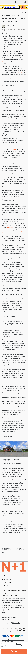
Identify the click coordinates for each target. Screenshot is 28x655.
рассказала (10, 227)
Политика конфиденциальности (21, 644)
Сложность (6, 579)
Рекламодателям (9, 582)
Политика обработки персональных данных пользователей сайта (13, 640)
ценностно (5, 61)
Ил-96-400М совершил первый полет (20, 549)
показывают (12, 149)
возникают (19, 65)
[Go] (3, 2)
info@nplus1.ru (16, 623)
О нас (4, 575)
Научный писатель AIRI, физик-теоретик (16, 27)
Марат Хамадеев (11, 25)
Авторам (5, 585)
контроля (20, 72)
